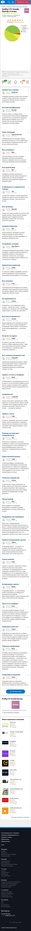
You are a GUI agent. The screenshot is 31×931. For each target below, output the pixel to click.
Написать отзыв (23, 2)
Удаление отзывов (6, 837)
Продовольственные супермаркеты (11, 882)
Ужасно (24, 31)
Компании (4, 859)
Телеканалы (4, 874)
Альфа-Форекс (14, 798)
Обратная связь (5, 841)
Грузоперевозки (5, 861)
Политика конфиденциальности (10, 835)
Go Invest (12, 751)
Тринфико (13, 741)
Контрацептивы (5, 856)
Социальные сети (6, 895)
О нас (2, 844)
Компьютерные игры (7, 896)
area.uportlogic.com (15, 779)
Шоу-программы (5, 876)
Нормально (25, 28)
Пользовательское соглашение (10, 833)
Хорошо (24, 27)
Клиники (3, 851)
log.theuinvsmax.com (16, 808)
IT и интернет (5, 890)
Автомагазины (5, 905)
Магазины (4, 880)
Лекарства (4, 853)
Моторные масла (6, 906)
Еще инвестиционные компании (20, 817)
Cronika (12, 760)
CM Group (13, 722)
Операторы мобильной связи (9, 864)
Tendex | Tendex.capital (16, 732)
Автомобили (4, 900)
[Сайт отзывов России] (3, 2)
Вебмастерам (5, 839)
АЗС (2, 901)
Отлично (24, 25)
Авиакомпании (5, 862)
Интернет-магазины (6, 892)
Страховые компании (7, 866)
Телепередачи (5, 872)
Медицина (4, 849)
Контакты (5, 911)
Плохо (24, 30)
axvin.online (13, 770)
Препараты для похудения (8, 854)
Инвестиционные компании (11, 712)
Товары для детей (6, 887)
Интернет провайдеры (7, 893)
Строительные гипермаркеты (9, 883)
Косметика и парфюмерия (8, 885)
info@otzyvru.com (10, 915)
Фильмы (3, 871)
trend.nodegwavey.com (16, 789)
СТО (2, 903)
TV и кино (4, 869)
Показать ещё (16, 691)
